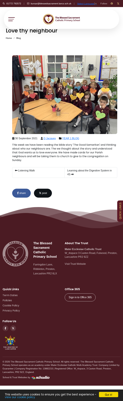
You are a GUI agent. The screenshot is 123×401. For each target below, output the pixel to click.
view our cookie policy (20, 397)
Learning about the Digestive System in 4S (89, 172)
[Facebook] (112, 3)
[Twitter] (13, 328)
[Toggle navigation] (11, 19)
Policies (7, 300)
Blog (18, 38)
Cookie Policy (11, 305)
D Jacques (50, 138)
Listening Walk (26, 170)
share (22, 193)
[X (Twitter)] (118, 3)
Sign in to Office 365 (80, 297)
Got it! (108, 395)
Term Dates (10, 295)
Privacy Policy (11, 310)
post (44, 193)
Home (9, 38)
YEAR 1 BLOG (70, 138)
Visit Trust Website (75, 264)
